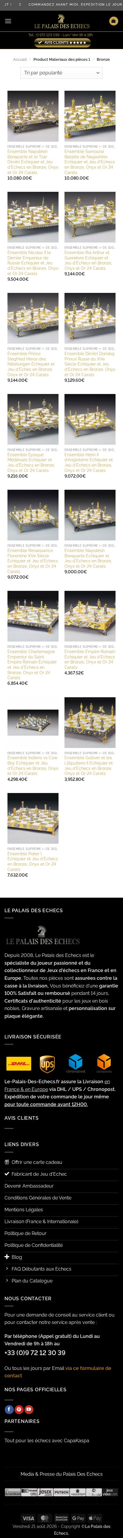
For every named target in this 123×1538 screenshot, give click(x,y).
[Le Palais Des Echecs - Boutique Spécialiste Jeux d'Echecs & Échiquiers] (61, 21)
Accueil (20, 59)
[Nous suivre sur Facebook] (9, 1409)
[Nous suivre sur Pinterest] (19, 1409)
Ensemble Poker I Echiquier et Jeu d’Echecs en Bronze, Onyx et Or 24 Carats (32, 861)
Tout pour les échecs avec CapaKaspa (46, 1440)
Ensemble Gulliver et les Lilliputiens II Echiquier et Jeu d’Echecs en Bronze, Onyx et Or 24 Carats (88, 765)
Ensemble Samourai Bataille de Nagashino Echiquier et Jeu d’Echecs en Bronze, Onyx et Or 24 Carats (89, 162)
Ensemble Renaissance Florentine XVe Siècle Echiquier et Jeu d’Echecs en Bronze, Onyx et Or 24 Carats (32, 561)
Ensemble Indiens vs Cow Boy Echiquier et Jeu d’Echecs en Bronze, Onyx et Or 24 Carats (32, 765)
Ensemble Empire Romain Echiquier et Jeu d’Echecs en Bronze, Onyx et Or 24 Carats (89, 659)
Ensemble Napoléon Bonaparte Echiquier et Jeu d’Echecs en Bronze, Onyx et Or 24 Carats (88, 558)
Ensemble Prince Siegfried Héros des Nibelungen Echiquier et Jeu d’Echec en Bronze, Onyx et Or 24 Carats (31, 364)
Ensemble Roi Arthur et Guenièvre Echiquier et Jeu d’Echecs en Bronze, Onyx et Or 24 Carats (88, 260)
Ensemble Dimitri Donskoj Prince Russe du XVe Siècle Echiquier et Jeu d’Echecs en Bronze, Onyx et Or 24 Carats (89, 364)
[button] (8, 21)
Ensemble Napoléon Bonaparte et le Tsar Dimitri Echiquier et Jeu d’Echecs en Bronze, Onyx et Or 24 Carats (32, 162)
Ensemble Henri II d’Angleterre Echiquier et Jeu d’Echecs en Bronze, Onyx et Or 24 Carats (88, 462)
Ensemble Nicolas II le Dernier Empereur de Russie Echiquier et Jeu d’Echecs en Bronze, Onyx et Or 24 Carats (32, 263)
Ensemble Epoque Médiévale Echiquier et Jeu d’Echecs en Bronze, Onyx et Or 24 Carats (31, 462)
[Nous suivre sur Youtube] (28, 1409)
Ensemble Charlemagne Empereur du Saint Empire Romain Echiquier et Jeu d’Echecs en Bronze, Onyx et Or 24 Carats (32, 664)
